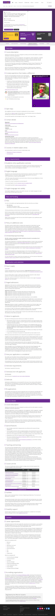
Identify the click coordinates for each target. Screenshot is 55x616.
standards (41, 579)
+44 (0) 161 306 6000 (6, 608)
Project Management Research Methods (11, 473)
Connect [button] (36, 2)
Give (42, 2)
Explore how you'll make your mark (11, 89)
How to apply (16, 29)
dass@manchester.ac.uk (23, 512)
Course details (41, 43)
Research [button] (21, 2)
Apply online (7, 268)
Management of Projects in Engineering (14, 152)
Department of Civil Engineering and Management (14, 123)
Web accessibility (21, 614)
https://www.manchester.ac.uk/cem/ (11, 134)
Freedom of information (27, 614)
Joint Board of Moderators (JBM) (23, 574)
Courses (15, 6)
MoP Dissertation (8, 478)
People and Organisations (9, 472)
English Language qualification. (20, 185)
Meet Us (13, 113)
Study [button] (16, 2)
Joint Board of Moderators (22, 436)
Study (6, 6)
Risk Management (8, 484)
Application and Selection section (36, 271)
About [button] (32, 2)
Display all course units (22, 489)
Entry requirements (14, 43)
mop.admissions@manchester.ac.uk (11, 132)
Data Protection (9, 614)
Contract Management (9, 481)
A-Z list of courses (19, 6)
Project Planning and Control (10, 476)
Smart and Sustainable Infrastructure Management (13, 483)
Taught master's (10, 6)
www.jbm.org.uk (32, 583)
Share (50, 6)
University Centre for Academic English (25, 183)
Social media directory (40, 610)
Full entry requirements (9, 29)
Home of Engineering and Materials (25, 439)
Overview (7, 43)
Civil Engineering (10, 153)
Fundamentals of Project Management (11, 475)
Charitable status (34, 614)
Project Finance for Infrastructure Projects (12, 486)
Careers (48, 43)
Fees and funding (23, 43)
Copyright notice (15, 614)
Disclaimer (4, 614)
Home (13, 2)
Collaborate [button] (26, 2)
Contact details (5, 609)
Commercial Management (9, 480)
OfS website (35, 598)
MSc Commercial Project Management (28, 6)
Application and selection (33, 43)
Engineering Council (8, 578)
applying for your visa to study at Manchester (21, 376)
